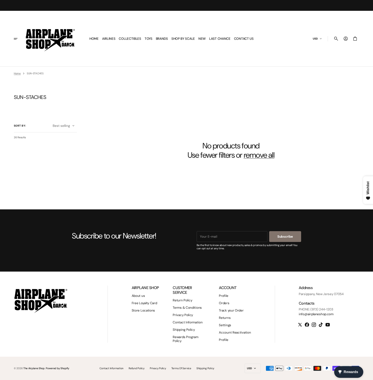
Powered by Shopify (57, 368)
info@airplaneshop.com (316, 314)
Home (17, 73)
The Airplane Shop (34, 368)
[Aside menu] (18, 38)
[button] (336, 38)
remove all (259, 155)
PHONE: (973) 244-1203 (316, 309)
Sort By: (20, 125)
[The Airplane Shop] (50, 39)
